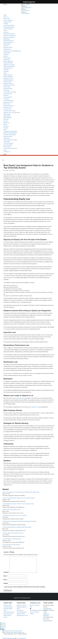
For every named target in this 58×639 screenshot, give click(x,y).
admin (6, 170)
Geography (6, 69)
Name (5, 576)
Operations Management (9, 37)
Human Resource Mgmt (9, 25)
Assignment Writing (8, 47)
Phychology (6, 126)
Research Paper (7, 146)
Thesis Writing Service (9, 100)
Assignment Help (7, 22)
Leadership (6, 32)
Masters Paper (7, 87)
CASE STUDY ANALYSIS (9, 66)
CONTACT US (7, 151)
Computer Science (8, 93)
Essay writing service (8, 613)
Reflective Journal (8, 107)
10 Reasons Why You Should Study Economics (12, 533)
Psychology (6, 54)
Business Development (9, 42)
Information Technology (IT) (10, 35)
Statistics (5, 56)
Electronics (6, 95)
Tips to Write (6, 90)
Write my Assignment (8, 20)
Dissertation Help (7, 81)
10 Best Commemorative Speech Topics (11, 509)
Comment (6, 572)
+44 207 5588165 (25, 10)
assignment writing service (18, 398)
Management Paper (8, 83)
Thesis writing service (21, 612)
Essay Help (6, 119)
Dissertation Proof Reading (10, 134)
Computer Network (8, 97)
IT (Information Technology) (10, 92)
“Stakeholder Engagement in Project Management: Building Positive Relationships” (20, 492)
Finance (5, 30)
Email (5, 579)
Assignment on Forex (8, 78)
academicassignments (26, 7)
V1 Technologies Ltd (21, 638)
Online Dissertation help (9, 612)
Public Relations (7, 57)
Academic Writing (21, 613)
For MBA (5, 23)
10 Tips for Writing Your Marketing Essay (11, 538)
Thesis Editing (7, 141)
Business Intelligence (8, 76)
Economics (6, 45)
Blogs (28, 4)
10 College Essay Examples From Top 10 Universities (14, 515)
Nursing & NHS (7, 52)
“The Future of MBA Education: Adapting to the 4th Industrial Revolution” (18, 498)
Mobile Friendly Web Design (8, 638)
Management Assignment (9, 34)
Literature (6, 121)
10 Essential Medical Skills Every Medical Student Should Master (16, 527)
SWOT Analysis (7, 116)
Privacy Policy (29, 635)
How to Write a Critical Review (10, 148)
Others (5, 129)
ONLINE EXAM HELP (8, 63)
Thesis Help (6, 98)
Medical (5, 124)
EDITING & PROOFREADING (10, 133)
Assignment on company (9, 64)
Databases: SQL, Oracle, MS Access (12, 112)
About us (5, 16)
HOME (5, 15)
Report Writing (20, 610)
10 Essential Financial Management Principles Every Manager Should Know (19, 521)
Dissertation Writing (8, 88)
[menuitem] (29, 493)
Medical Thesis (7, 104)
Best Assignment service (22, 615)
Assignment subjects (21, 605)
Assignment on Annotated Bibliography (12, 51)
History (5, 73)
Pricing (5, 150)
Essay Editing (7, 138)
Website (6, 583)
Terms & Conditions (34, 612)
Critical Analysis (7, 114)
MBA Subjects (7, 39)
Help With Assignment (8, 80)
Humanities (6, 71)
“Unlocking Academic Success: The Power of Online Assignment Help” (18, 503)
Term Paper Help (7, 109)
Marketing (6, 128)
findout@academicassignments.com (38, 610)
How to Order (7, 18)
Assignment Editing (8, 136)
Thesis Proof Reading (8, 143)
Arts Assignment (7, 49)
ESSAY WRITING (7, 117)
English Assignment (8, 75)
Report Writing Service (9, 105)
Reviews (32, 613)
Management (6, 122)
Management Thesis (8, 102)
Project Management (8, 28)
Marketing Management (9, 27)
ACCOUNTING (7, 44)
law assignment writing (35, 407)
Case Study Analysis (8, 607)
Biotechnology (7, 59)
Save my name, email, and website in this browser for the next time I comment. (25, 587)
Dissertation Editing (8, 145)
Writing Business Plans (9, 40)
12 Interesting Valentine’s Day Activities (11, 544)
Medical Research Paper (9, 85)
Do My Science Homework (9, 110)
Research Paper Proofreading (10, 139)
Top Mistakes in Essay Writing (10, 131)
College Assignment (8, 68)
